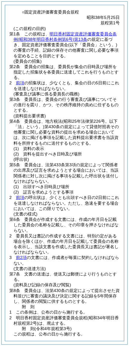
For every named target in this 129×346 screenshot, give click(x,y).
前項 (20, 82)
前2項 (21, 257)
